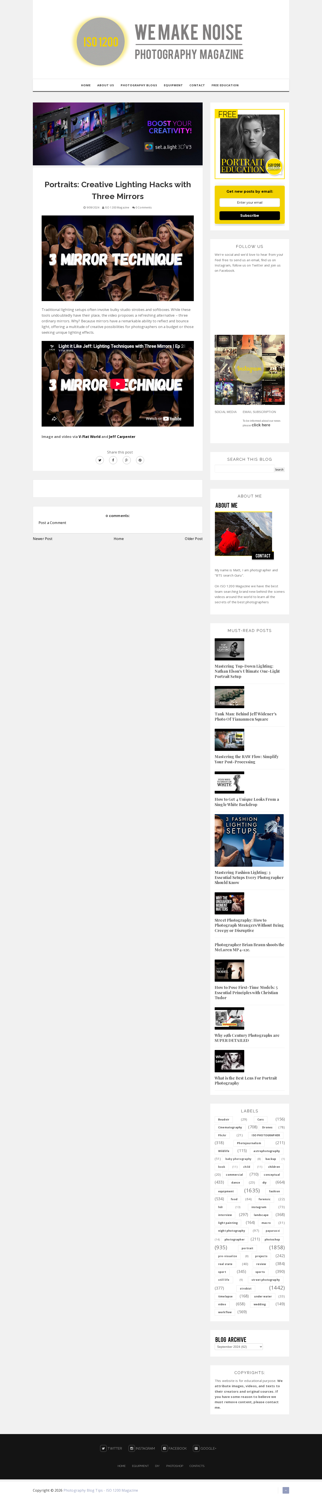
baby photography (238, 1159)
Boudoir (223, 1119)
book (221, 1167)
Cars (260, 1119)
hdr (220, 1207)
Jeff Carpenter (122, 436)
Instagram (145, 1448)
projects (261, 1256)
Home (119, 538)
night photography (231, 1231)
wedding (260, 1304)
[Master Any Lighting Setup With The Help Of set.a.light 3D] (118, 133)
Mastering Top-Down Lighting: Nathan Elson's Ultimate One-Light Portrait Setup (247, 671)
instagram (258, 1207)
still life (224, 1280)
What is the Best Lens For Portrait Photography (246, 1080)
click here (261, 425)
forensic (264, 1199)
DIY (157, 1466)
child (246, 1167)
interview (225, 1215)
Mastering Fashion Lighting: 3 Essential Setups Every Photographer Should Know (249, 877)
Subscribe (249, 215)
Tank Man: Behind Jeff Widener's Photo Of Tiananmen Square (245, 716)
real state (225, 1264)
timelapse (225, 1296)
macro (266, 1223)
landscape (261, 1215)
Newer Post (43, 538)
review (261, 1264)
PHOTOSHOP (174, 1466)
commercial (234, 1175)
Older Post (194, 538)
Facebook (177, 1448)
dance (235, 1182)
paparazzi (273, 1231)
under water (263, 1296)
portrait (247, 1248)
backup (270, 1159)
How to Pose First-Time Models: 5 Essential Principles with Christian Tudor (246, 992)
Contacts (196, 1466)
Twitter (114, 1448)
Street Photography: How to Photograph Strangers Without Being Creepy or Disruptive (249, 925)
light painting (228, 1223)
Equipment (140, 1466)
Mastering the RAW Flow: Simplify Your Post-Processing (246, 759)
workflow (225, 1312)
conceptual (272, 1175)
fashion (274, 1191)
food (234, 1199)
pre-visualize (227, 1256)
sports (260, 1272)
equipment (226, 1191)
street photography (265, 1280)
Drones (267, 1127)
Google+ (208, 1448)
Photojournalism (249, 1143)
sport (222, 1272)
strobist (245, 1288)
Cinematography (230, 1127)
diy (264, 1182)
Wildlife (223, 1151)
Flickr (222, 1135)
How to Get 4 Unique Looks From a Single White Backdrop (247, 802)
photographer (235, 1239)
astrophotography (266, 1151)
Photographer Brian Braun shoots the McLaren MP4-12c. (250, 947)
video (222, 1304)
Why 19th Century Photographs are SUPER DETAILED (247, 1038)
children (274, 1167)
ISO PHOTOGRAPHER (266, 1135)
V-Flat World (90, 436)
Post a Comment (52, 522)
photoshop (272, 1239)
